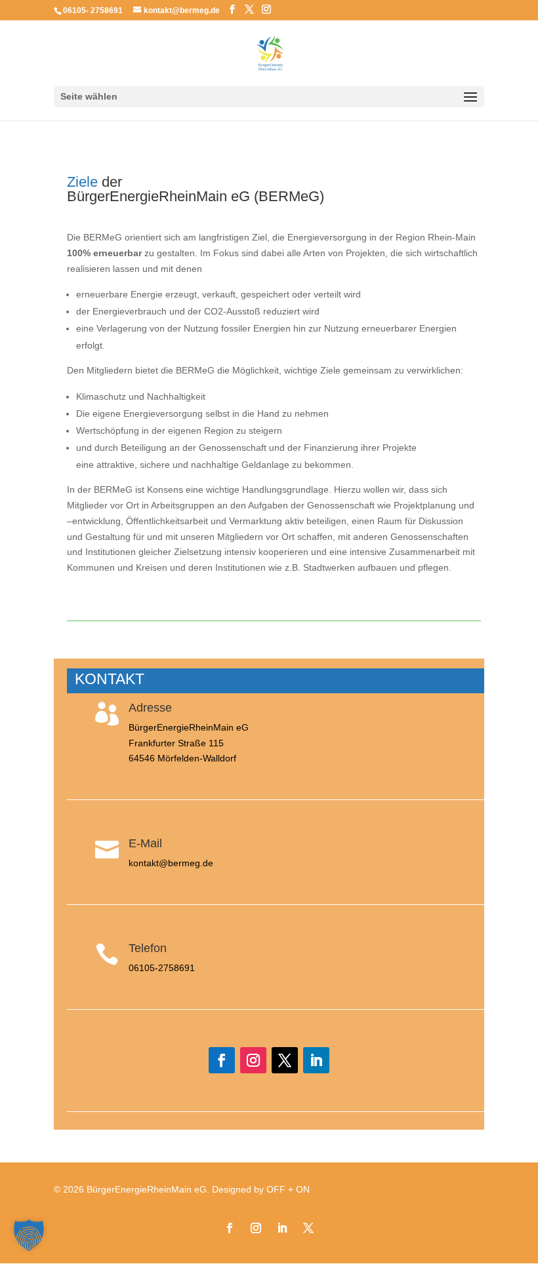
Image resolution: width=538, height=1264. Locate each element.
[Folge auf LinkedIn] (316, 1060)
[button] (29, 1235)
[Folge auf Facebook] (222, 1060)
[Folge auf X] (285, 1060)
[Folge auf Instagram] (253, 1060)
